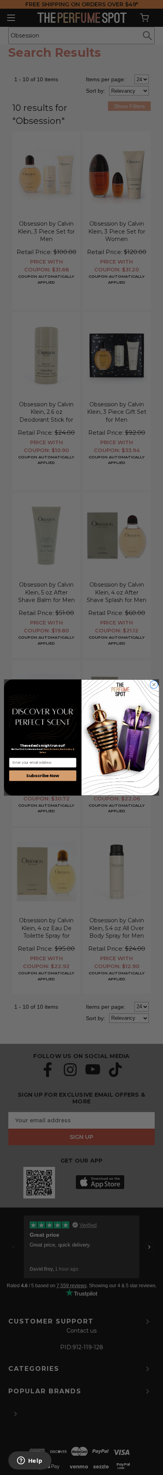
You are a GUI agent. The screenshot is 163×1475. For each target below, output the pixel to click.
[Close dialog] (153, 684)
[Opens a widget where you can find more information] (29, 1461)
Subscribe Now (42, 775)
